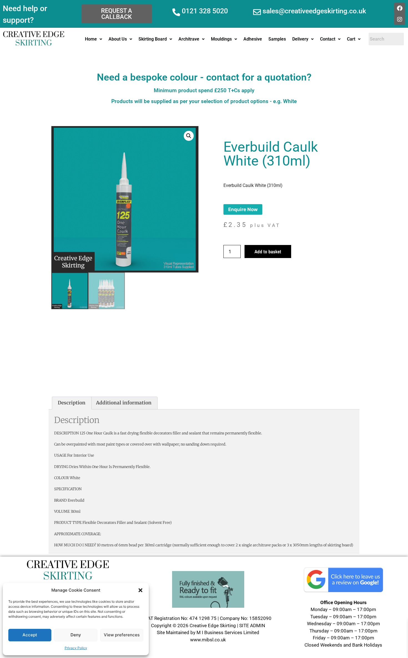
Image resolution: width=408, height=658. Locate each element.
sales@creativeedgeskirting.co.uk (314, 11)
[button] (140, 590)
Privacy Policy (76, 648)
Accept (29, 634)
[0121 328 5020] (176, 12)
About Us (118, 39)
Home (91, 39)
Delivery (300, 39)
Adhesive (252, 39)
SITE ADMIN (252, 625)
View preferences (122, 634)
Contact (327, 39)
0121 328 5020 (205, 11)
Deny (75, 634)
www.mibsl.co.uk (208, 639)
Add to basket (268, 251)
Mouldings (221, 39)
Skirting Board (152, 39)
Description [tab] (71, 403)
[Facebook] (399, 8)
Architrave (188, 39)
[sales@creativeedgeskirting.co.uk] (257, 12)
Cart (351, 39)
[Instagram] (399, 19)
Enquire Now (243, 209)
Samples (277, 39)
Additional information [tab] (124, 403)
